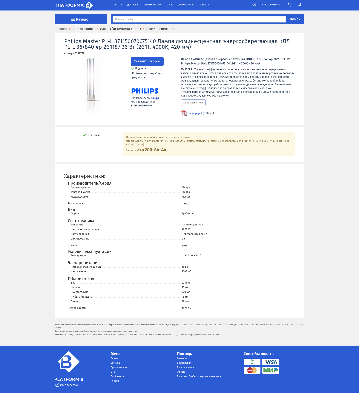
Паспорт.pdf (195, 113)
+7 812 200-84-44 (271, 4)
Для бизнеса (186, 4)
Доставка (132, 4)
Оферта (181, 372)
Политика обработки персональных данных (200, 376)
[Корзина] (289, 5)
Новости (115, 381)
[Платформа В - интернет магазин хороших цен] (74, 5)
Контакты (204, 4)
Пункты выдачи (152, 4)
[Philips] (145, 91)
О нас (170, 4)
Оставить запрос (147, 61)
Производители (185, 367)
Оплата (117, 4)
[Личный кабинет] (299, 5)
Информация (184, 363)
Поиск (295, 19)
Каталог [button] (82, 19)
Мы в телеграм (69, 385)
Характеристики (193, 102)
